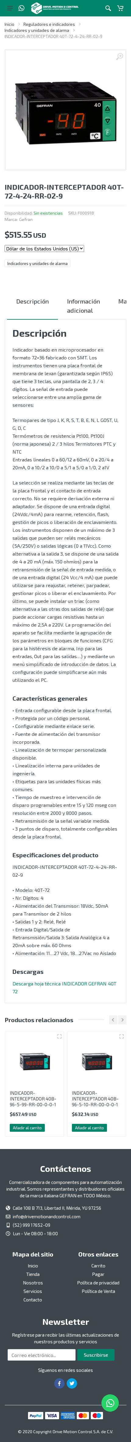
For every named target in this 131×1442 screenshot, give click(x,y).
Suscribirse (96, 1355)
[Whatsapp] (21, 8)
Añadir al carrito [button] (27, 1127)
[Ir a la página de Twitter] (72, 1383)
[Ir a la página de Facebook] (59, 1383)
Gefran (26, 219)
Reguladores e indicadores (49, 24)
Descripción (32, 301)
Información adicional (83, 306)
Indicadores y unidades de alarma (37, 30)
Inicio (9, 24)
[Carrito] (120, 8)
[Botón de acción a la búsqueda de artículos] (108, 8)
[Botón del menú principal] (10, 8)
